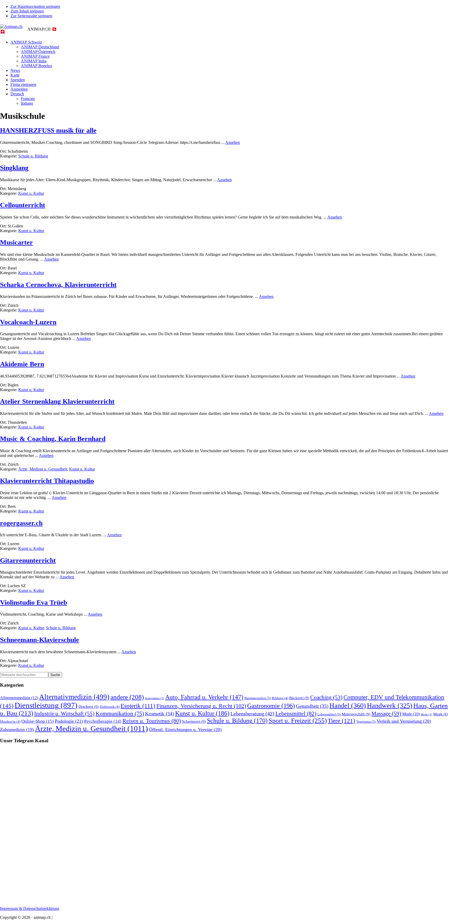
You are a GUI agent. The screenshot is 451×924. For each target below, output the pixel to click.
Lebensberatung (252, 713)
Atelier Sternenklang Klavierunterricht (57, 401)
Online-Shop (37, 721)
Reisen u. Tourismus (151, 721)
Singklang (14, 168)
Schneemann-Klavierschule (39, 640)
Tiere (341, 720)
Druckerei (89, 706)
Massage (386, 713)
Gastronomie (271, 705)
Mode (411, 714)
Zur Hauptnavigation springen (35, 6)
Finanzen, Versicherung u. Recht (201, 706)
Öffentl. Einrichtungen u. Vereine (185, 729)
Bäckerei (299, 698)
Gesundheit (312, 706)
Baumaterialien (257, 698)
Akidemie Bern (22, 364)
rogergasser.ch (21, 523)
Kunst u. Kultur (31, 193)
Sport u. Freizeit (298, 720)
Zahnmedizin (17, 729)
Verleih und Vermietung (404, 721)
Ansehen (232, 142)
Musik (440, 714)
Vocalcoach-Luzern (28, 322)
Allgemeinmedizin (19, 698)
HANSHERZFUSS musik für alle (48, 130)
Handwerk (389, 705)
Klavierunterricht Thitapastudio (47, 481)
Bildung (280, 698)
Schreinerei (194, 721)
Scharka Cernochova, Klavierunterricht (58, 285)
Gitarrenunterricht (28, 560)
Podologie (69, 721)
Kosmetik (159, 713)
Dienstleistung (46, 705)
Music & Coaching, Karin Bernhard (52, 439)
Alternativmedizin (74, 697)
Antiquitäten (154, 698)
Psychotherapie (102, 721)
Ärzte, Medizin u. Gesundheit (42, 469)
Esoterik (138, 706)
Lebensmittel (295, 713)
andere (127, 697)
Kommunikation (120, 713)
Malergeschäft (356, 714)
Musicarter (16, 242)
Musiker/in (10, 721)
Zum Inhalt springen (27, 11)
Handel (347, 705)
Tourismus (366, 721)
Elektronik (110, 707)
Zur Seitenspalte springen (31, 16)
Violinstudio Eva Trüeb (33, 602)
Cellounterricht (22, 205)
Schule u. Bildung (33, 156)
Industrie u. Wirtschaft (64, 713)
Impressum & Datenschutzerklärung (29, 908)
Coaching (326, 697)
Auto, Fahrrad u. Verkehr (204, 697)
